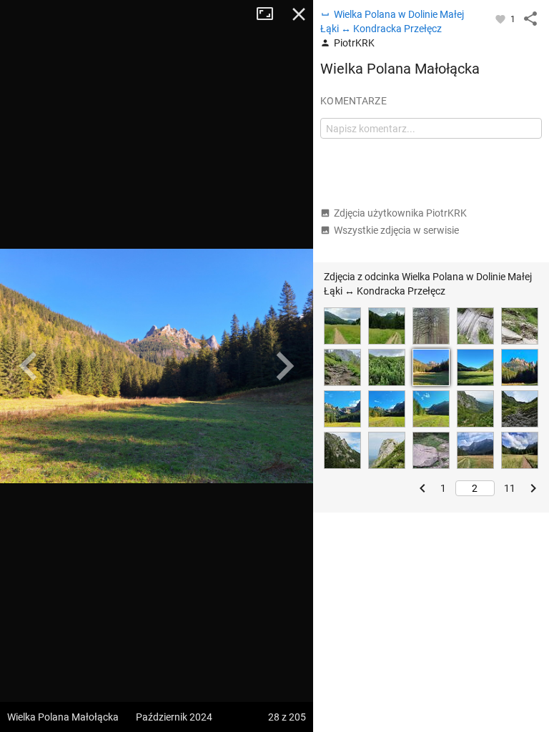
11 (509, 488)
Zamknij (299, 14)
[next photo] (284, 366)
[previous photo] (28, 366)
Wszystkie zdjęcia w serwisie (396, 230)
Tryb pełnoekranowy (270, 14)
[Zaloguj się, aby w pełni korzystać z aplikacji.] (501, 18)
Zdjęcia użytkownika (400, 213)
